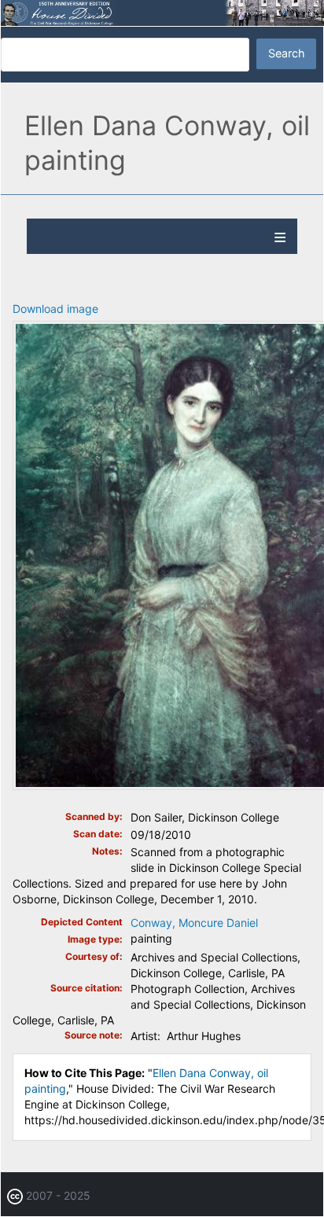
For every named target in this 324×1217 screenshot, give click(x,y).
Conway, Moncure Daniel (194, 922)
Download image (55, 308)
